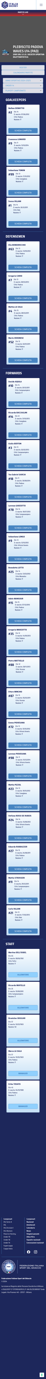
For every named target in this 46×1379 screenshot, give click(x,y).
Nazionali (30, 1221)
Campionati (8, 1218)
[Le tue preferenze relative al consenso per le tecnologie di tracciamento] (42, 1375)
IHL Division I (8, 1227)
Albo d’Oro (31, 1236)
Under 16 (7, 1239)
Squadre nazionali (33, 1239)
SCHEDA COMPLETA (23, 130)
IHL (5, 1224)
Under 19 (7, 1236)
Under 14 (7, 1242)
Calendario (31, 1227)
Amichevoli (31, 1224)
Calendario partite (23, 72)
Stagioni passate (33, 1233)
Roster (23, 67)
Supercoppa (8, 1245)
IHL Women (8, 1230)
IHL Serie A (8, 1221)
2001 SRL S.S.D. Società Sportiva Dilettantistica (28, 56)
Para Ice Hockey (10, 1233)
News (29, 1230)
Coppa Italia (8, 1248)
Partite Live (23, 12)
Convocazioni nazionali (35, 1242)
